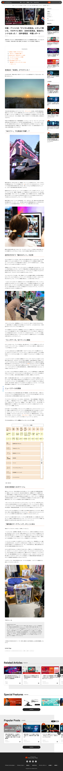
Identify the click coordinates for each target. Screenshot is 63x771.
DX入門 (48, 13)
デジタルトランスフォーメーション (17, 650)
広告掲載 (50, 765)
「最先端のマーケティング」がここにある (17, 62)
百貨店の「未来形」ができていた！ (16, 51)
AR (21, 203)
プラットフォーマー (41, 36)
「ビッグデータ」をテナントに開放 (16, 57)
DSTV (49, 2)
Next (59, 675)
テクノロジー (49, 16)
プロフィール (13, 64)
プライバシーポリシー (42, 765)
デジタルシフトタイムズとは (9, 765)
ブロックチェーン (25, 415)
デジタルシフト (8, 650)
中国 (24, 650)
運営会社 (27, 765)
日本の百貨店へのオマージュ (15, 60)
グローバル (31, 650)
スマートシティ (28, 111)
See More (31, 709)
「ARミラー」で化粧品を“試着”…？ (16, 53)
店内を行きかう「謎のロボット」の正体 (17, 55)
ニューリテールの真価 (13, 58)
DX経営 (48, 11)
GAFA (28, 363)
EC (28, 512)
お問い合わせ (34, 765)
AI (24, 184)
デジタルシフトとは (20, 765)
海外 (27, 650)
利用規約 (55, 765)
